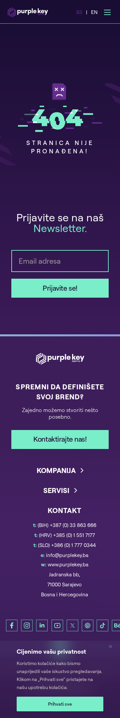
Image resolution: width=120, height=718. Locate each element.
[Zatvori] (113, 646)
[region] (60, 679)
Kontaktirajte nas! (59, 439)
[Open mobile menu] (107, 12)
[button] (60, 476)
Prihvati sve (60, 704)
